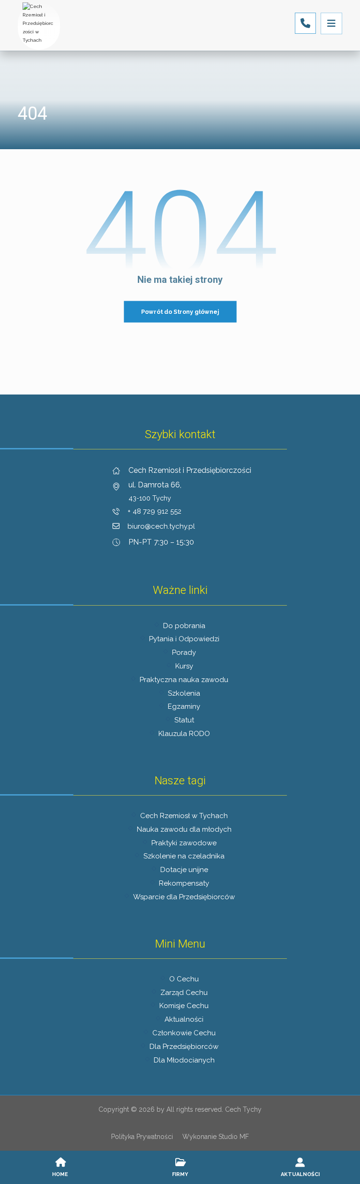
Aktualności (184, 1019)
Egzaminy (184, 706)
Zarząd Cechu (184, 992)
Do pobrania (184, 626)
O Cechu (184, 979)
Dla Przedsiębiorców (184, 1046)
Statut (184, 720)
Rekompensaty (184, 883)
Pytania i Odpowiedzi (184, 639)
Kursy (184, 666)
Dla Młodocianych (184, 1060)
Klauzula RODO (184, 733)
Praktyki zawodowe (184, 843)
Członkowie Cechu (184, 1033)
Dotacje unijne (184, 869)
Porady (184, 652)
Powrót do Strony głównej (180, 311)
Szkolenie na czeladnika (184, 856)
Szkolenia (184, 693)
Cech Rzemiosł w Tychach (184, 816)
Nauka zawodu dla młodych (184, 829)
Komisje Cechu (184, 1006)
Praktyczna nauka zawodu (184, 679)
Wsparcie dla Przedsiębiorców (184, 897)
